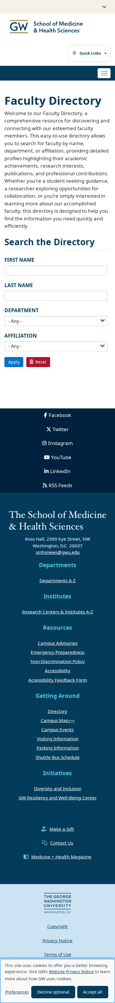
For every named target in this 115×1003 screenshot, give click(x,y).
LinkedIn (60, 471)
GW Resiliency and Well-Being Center (58, 798)
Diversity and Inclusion (57, 788)
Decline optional (53, 992)
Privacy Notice (57, 940)
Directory (57, 711)
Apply (13, 362)
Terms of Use (57, 954)
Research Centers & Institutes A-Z (57, 612)
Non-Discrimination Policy (58, 661)
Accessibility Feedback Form (57, 680)
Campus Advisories (58, 643)
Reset (40, 362)
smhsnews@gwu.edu (58, 552)
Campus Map (54, 720)
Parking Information (58, 748)
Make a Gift (62, 829)
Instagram (60, 443)
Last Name (18, 285)
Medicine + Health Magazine (61, 857)
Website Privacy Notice (71, 971)
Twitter (60, 429)
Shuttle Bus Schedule (58, 757)
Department (21, 310)
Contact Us (61, 843)
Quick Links (90, 53)
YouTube (61, 457)
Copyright (57, 926)
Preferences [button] (17, 992)
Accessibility (57, 670)
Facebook (60, 415)
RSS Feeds (60, 485)
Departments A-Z (58, 580)
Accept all (92, 992)
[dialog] (57, 981)
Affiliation (20, 335)
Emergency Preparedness (57, 652)
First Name (19, 259)
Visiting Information (57, 739)
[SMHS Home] (46, 27)
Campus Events (57, 729)
